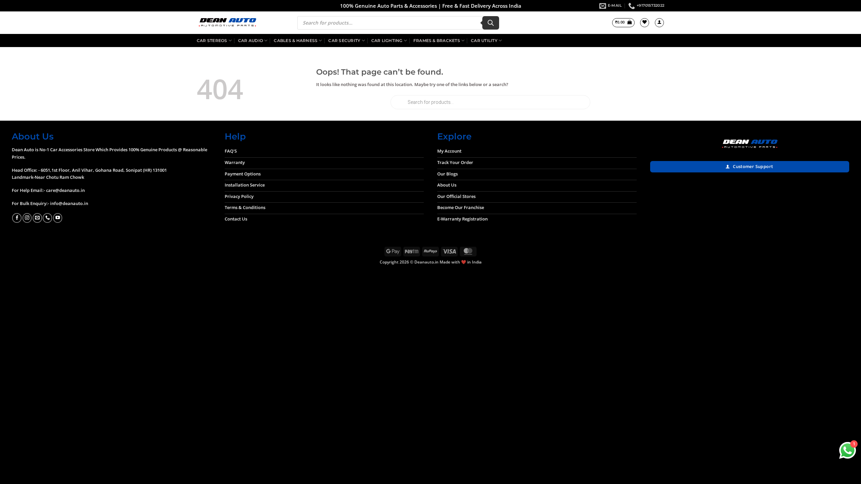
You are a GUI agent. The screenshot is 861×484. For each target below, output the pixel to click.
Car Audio (250, 40)
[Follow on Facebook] (17, 218)
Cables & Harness (295, 40)
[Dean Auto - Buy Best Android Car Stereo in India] (227, 23)
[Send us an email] (37, 218)
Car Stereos (212, 40)
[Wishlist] (644, 22)
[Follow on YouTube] (58, 218)
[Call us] (47, 218)
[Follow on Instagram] (27, 218)
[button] (623, 22)
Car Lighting (387, 40)
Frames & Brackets (436, 40)
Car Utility (484, 40)
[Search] (490, 23)
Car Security (344, 40)
